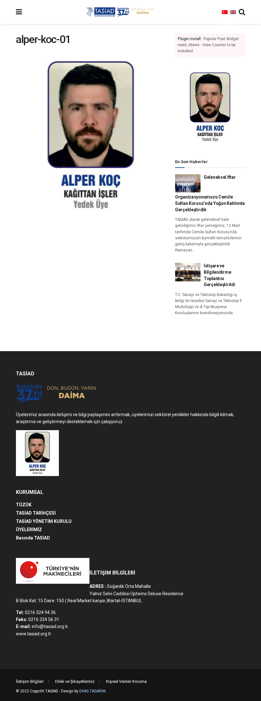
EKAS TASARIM (92, 691)
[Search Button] (242, 12)
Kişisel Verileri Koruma (126, 681)
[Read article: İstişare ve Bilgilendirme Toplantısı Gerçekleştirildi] (188, 272)
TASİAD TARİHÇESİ (36, 513)
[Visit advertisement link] (210, 107)
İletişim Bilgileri (30, 681)
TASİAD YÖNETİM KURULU (44, 521)
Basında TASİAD (33, 537)
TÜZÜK (24, 504)
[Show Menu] (19, 12)
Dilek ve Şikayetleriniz (75, 681)
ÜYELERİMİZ (29, 529)
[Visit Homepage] (121, 12)
